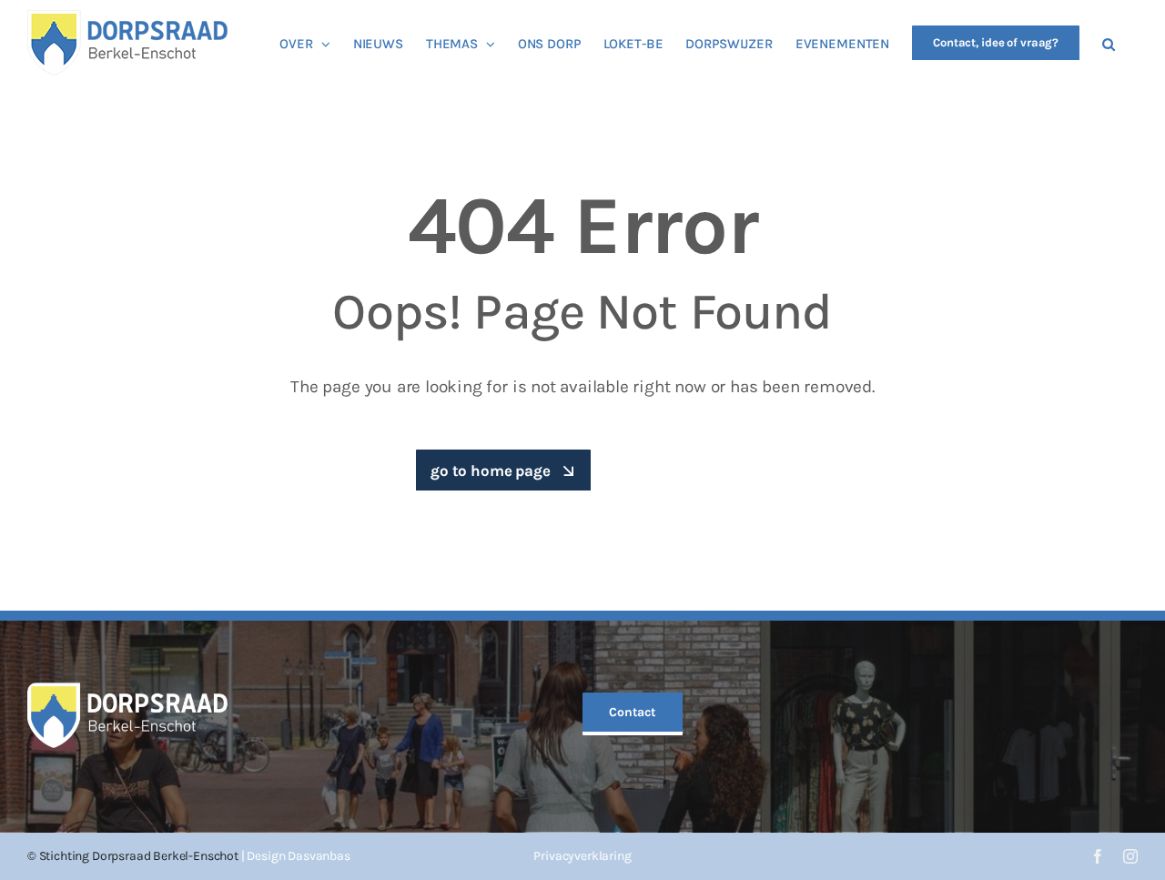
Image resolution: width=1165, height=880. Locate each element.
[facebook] (1097, 856)
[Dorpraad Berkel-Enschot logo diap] (127, 690)
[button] (1108, 43)
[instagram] (1130, 856)
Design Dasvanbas (298, 856)
